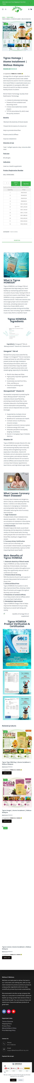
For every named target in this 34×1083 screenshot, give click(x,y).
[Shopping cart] (31, 9)
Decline (20, 1080)
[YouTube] (13, 1011)
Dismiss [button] (30, 3)
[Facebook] (4, 1011)
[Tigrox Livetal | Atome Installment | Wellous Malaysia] (17, 885)
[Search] (5, 9)
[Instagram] (9, 1011)
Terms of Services (7, 1021)
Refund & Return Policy (9, 1028)
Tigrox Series (14, 231)
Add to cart (16, 183)
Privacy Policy (6, 1026)
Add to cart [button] (7, 773)
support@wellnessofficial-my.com (17, 1050)
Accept (13, 1080)
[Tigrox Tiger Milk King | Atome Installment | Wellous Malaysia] (17, 744)
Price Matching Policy (8, 1030)
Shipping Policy (7, 1024)
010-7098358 (11, 1045)
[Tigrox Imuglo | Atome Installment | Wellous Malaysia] (17, 792)
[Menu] (2, 9)
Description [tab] (17, 240)
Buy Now (26, 183)
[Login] (28, 9)
